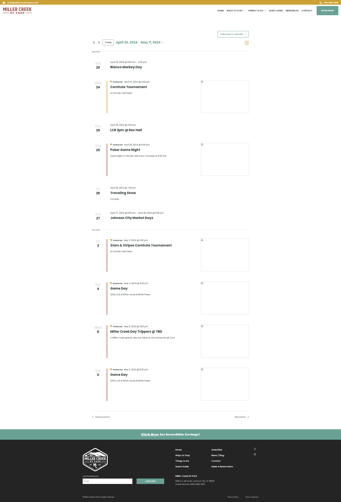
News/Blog (292, 11)
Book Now (327, 10)
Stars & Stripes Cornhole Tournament (141, 245)
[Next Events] (99, 42)
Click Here (150, 434)
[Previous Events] (93, 42)
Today (108, 42)
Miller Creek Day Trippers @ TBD (136, 331)
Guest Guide (276, 11)
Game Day (119, 288)
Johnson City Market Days (131, 218)
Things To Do (255, 11)
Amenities (216, 449)
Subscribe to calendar (231, 34)
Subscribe (150, 481)
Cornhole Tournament (128, 87)
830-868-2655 (331, 2)
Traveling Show (123, 193)
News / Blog (217, 455)
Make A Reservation (222, 466)
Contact (307, 11)
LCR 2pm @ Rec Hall (126, 130)
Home (221, 11)
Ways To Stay (234, 11)
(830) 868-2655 (197, 484)
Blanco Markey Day (126, 67)
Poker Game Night (125, 150)
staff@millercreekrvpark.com (22, 2)
